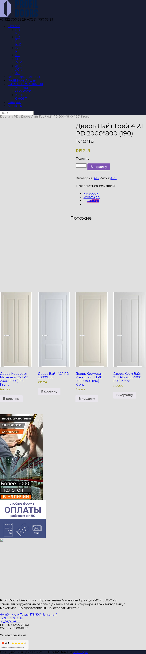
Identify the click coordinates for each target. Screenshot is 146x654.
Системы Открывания (25, 84)
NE (17, 55)
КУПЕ (19, 95)
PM (17, 37)
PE (17, 33)
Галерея (14, 102)
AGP (18, 66)
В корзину (98, 167)
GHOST (21, 98)
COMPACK (23, 91)
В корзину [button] (11, 398)
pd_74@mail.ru (10, 621)
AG (17, 73)
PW (18, 44)
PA (17, 48)
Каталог (14, 26)
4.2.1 (113, 178)
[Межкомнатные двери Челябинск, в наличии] (19, 16)
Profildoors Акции (22, 80)
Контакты (15, 106)
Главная (5, 116)
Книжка (21, 88)
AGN (18, 69)
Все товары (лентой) (24, 77)
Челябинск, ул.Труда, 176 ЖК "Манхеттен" (28, 614)
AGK (18, 62)
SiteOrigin (80, 652)
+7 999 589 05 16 (11, 618)
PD (17, 30)
